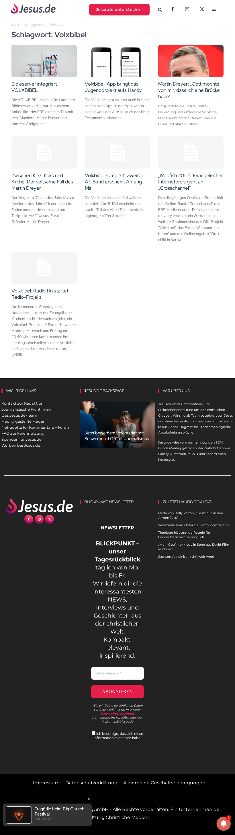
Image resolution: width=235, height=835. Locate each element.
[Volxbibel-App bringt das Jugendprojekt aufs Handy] (117, 61)
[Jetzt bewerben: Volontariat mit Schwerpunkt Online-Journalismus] (117, 424)
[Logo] (39, 506)
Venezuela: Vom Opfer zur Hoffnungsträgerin (193, 525)
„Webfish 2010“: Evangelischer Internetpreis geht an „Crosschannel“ (190, 181)
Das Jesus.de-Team (19, 415)
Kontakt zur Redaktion (22, 403)
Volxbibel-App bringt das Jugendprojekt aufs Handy (113, 87)
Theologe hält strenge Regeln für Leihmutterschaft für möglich (184, 535)
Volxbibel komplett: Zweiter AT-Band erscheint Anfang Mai (114, 181)
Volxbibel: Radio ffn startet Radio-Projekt (39, 294)
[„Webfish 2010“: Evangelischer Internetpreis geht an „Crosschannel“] (191, 152)
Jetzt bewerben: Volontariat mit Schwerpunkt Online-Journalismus (117, 436)
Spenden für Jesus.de (21, 439)
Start (15, 24)
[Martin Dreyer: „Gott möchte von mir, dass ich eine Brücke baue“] (191, 61)
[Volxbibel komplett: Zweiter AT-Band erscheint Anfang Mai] (117, 152)
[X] (202, 10)
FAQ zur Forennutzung (22, 433)
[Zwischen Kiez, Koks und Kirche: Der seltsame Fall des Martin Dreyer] (44, 152)
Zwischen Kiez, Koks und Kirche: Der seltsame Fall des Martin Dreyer (42, 181)
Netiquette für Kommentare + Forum (35, 427)
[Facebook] (173, 10)
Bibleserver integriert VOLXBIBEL (34, 87)
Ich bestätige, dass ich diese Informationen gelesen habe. (118, 735)
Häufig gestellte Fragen (23, 421)
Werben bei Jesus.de (20, 445)
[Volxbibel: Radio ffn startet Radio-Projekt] (44, 268)
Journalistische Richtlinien (26, 409)
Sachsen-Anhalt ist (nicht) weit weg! (186, 557)
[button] (160, 10)
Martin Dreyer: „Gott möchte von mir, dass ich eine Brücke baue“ (189, 90)
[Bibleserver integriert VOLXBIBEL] (44, 61)
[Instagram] (187, 10)
